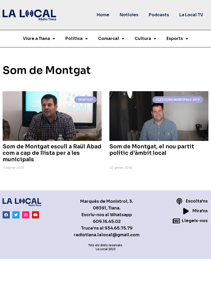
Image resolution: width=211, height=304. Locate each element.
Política (74, 38)
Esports (174, 38)
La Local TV (191, 15)
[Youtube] (35, 214)
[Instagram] (25, 214)
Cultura (143, 38)
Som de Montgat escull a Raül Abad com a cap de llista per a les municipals (52, 153)
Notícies (129, 15)
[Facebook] (6, 214)
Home (103, 15)
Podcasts (159, 15)
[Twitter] (16, 214)
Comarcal (108, 38)
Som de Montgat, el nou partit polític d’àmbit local (151, 149)
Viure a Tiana (36, 38)
